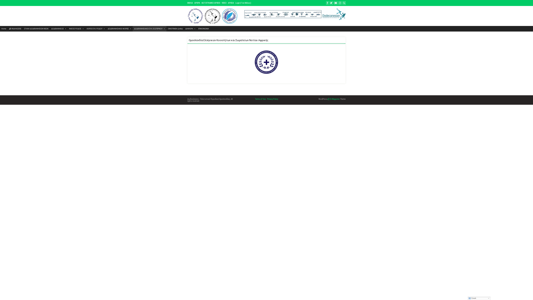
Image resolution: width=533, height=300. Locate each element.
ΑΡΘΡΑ (197, 3)
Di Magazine (335, 99)
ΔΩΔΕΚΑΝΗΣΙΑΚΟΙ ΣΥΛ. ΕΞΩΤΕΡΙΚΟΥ (148, 29)
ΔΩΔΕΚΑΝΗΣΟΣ (57, 29)
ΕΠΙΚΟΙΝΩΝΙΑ (203, 29)
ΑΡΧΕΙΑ (231, 3)
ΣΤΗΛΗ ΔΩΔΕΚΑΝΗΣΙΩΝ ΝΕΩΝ (36, 29)
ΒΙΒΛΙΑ (190, 3)
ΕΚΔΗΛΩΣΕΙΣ (16, 29)
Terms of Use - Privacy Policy (266, 99)
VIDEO (224, 3)
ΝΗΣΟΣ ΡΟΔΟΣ (75, 29)
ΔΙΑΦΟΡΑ (189, 29)
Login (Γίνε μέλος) (243, 3)
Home (3, 29)
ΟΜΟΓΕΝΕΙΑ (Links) (175, 29)
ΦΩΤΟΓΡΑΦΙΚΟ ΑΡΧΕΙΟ (211, 3)
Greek (473, 298)
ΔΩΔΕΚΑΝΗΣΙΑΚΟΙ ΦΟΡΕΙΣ (118, 29)
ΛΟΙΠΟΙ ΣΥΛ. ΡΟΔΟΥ (94, 29)
